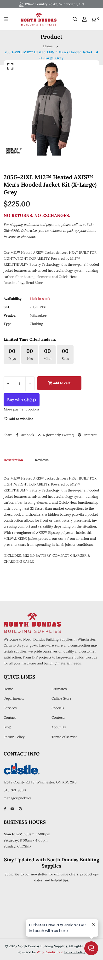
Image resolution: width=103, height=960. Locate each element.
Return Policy (14, 737)
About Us (59, 727)
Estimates (59, 689)
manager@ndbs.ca (18, 798)
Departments (14, 698)
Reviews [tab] (42, 460)
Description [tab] (13, 460)
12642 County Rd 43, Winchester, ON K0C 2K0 (40, 782)
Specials (58, 708)
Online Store (62, 698)
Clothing (36, 324)
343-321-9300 (15, 790)
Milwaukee (38, 315)
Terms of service (64, 737)
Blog (7, 727)
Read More (34, 282)
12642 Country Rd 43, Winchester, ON (54, 4)
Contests (58, 717)
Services (10, 708)
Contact (10, 717)
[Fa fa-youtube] (12, 809)
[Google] (20, 809)
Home (48, 46)
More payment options (21, 409)
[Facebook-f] (5, 809)
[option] (51, 108)
